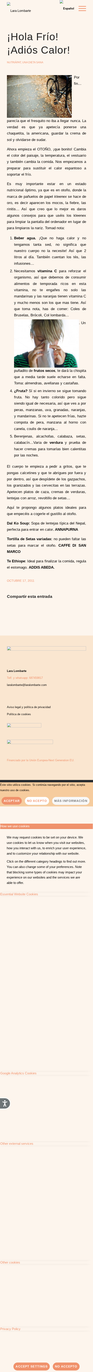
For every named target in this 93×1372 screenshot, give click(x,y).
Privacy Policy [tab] (10, 1329)
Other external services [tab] (16, 1143)
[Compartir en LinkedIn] (62, 609)
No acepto (37, 801)
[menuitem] (80, 8)
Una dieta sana (32, 62)
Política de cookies (19, 714)
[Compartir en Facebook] (15, 609)
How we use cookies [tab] (15, 826)
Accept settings (32, 1366)
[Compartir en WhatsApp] (46, 609)
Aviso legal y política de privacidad (29, 707)
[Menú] (80, 8)
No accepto (66, 1366)
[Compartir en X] (30, 609)
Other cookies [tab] (10, 1262)
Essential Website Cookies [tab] (19, 894)
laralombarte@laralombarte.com (27, 685)
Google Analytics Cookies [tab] (18, 1073)
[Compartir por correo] (78, 609)
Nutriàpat (14, 62)
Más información (70, 801)
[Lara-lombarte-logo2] (30, 9)
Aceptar (12, 801)
